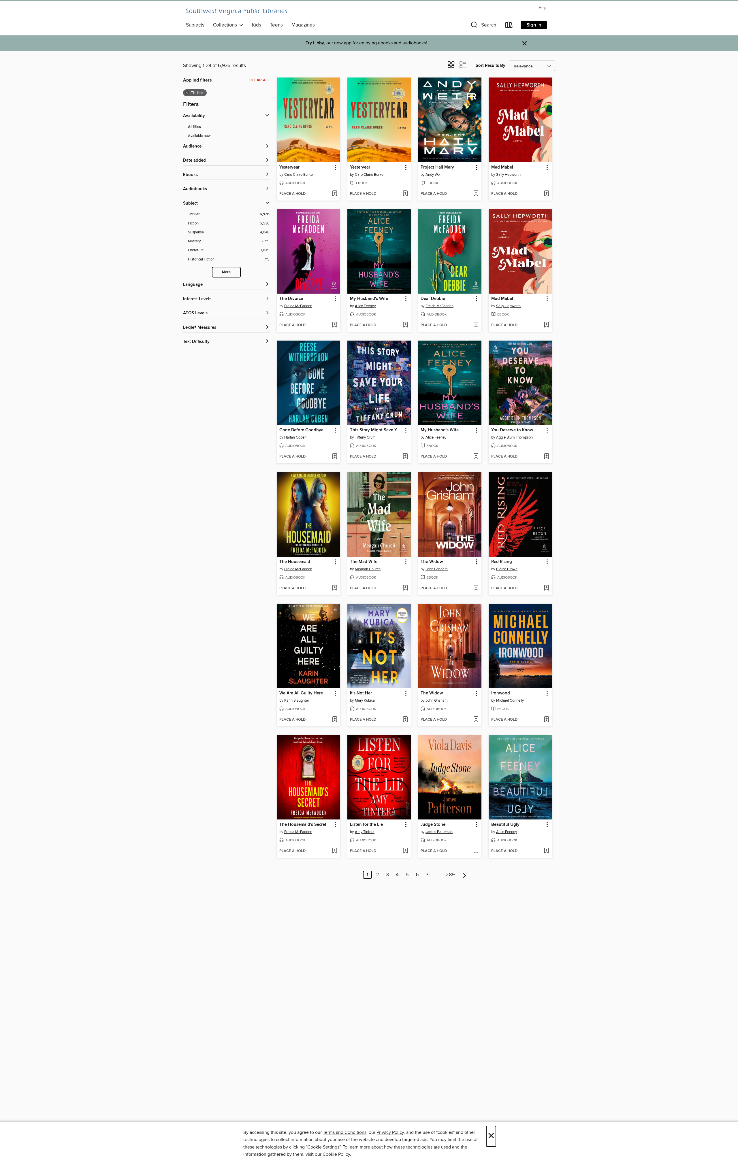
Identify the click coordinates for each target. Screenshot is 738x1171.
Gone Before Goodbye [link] (301, 430)
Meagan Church (368, 569)
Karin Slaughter (296, 700)
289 (450, 875)
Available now (199, 135)
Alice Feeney (365, 306)
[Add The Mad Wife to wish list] (405, 588)
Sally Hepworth (508, 174)
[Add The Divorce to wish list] (334, 325)
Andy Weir (434, 174)
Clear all (259, 80)
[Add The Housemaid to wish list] (334, 588)
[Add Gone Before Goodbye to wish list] (334, 456)
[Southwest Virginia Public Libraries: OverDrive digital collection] (236, 11)
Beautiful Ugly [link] (505, 824)
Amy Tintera (364, 832)
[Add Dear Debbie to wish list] (475, 325)
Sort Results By (490, 65)
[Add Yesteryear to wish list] (334, 194)
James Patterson (439, 832)
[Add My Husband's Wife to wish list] (405, 325)
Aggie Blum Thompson (514, 437)
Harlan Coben (295, 437)
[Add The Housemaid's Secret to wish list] (334, 851)
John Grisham (437, 569)
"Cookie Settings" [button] (323, 1147)
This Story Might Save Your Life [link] (376, 430)
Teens (276, 25)
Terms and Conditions (344, 1132)
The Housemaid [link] (294, 561)
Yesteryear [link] (289, 167)
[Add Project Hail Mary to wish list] (475, 194)
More (226, 272)
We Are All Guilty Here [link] (301, 693)
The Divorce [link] (291, 298)
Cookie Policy (336, 1154)
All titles (194, 126)
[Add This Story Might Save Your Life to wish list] (405, 456)
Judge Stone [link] (433, 824)
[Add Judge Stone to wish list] (475, 851)
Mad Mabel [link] (502, 167)
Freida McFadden (298, 306)
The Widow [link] (432, 561)
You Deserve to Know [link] (512, 430)
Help (542, 8)
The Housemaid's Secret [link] (302, 824)
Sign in (533, 25)
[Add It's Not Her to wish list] (405, 720)
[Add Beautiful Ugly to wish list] (546, 851)
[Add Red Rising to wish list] (546, 588)
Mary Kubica (365, 700)
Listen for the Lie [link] (366, 824)
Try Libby (315, 43)
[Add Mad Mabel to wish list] (546, 194)
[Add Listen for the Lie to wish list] (405, 851)
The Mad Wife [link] (363, 561)
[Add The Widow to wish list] (475, 588)
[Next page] (464, 874)
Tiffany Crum (365, 437)
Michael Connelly (510, 700)
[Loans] (509, 26)
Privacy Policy (390, 1132)
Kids (256, 25)
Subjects (195, 25)
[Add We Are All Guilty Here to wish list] (334, 720)
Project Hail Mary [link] (437, 167)
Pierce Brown (506, 569)
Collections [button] (226, 25)
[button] (482, 26)
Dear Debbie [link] (433, 298)
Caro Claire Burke (298, 174)
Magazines (303, 25)
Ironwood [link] (500, 693)
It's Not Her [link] (361, 693)
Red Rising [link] (501, 561)
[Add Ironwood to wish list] (546, 720)
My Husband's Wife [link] (369, 298)
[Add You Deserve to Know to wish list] (546, 456)
